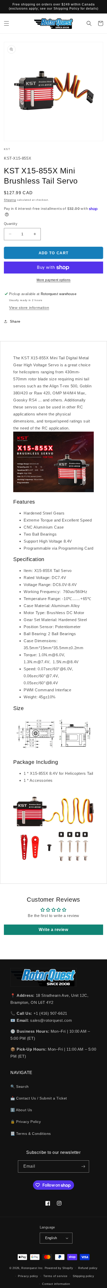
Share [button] (15, 321)
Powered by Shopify (59, 1268)
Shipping (10, 199)
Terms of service (55, 1276)
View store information (29, 307)
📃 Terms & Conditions (30, 1133)
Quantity (10, 224)
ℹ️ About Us (21, 1110)
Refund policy (88, 1268)
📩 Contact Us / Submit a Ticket (38, 1098)
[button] (6, 23)
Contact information (56, 1283)
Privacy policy (28, 1276)
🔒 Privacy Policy (25, 1122)
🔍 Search (19, 1086)
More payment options (54, 280)
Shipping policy (83, 1276)
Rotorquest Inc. (32, 1268)
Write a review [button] (53, 929)
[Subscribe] (83, 1166)
